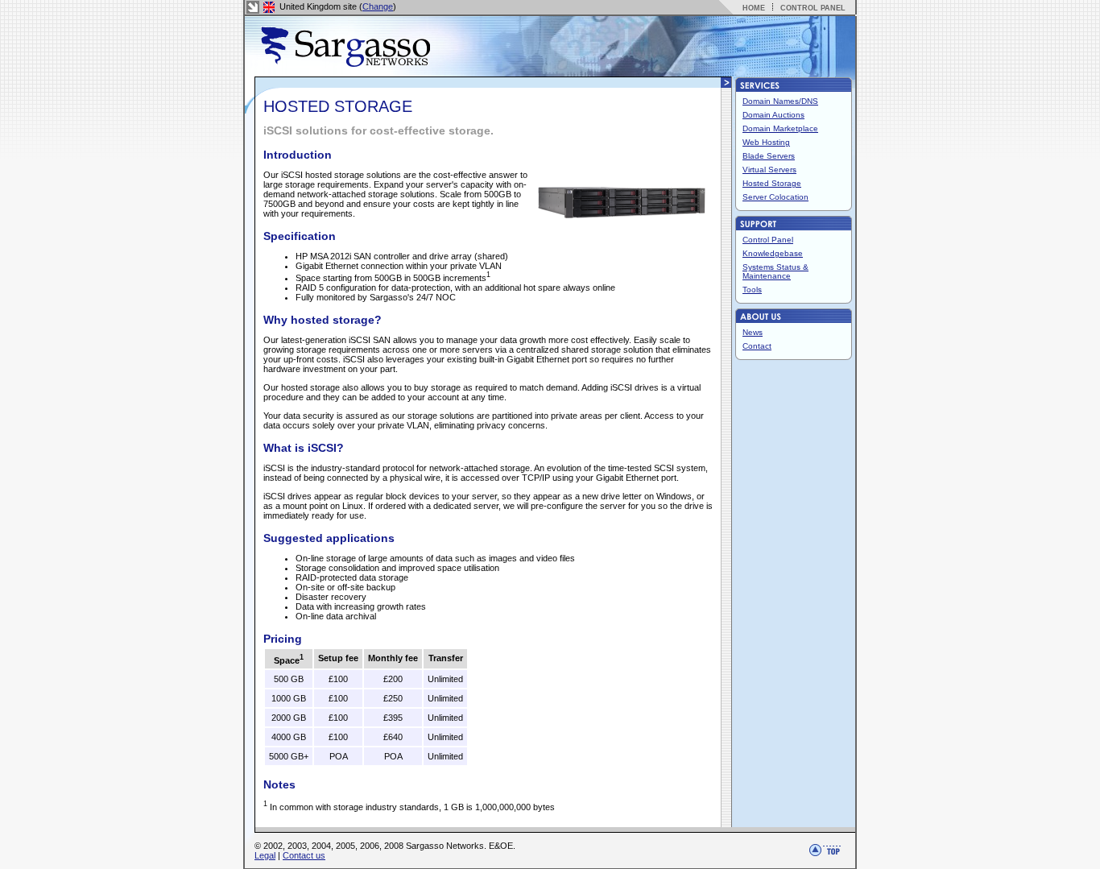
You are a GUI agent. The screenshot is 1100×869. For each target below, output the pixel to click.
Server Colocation (775, 196)
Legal (264, 855)
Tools (752, 289)
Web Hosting (766, 142)
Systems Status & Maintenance (775, 271)
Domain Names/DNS (780, 101)
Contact (756, 345)
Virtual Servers (769, 169)
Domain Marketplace (780, 128)
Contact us (304, 855)
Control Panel (767, 239)
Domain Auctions (773, 114)
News (752, 332)
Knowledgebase (772, 253)
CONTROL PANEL (813, 8)
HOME (753, 8)
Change (377, 6)
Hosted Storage (771, 183)
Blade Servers (768, 155)
